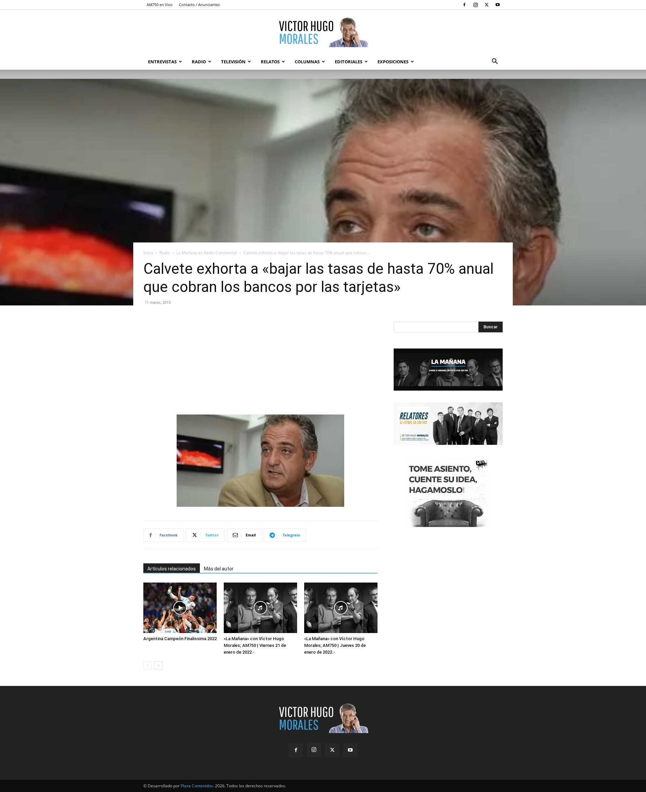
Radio (199, 62)
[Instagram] (475, 4)
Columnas (307, 62)
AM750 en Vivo (160, 4)
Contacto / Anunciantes (199, 4)
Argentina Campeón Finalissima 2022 (180, 638)
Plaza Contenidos (197, 786)
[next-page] (158, 665)
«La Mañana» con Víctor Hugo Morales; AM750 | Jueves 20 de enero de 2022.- (335, 645)
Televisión (233, 62)
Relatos (270, 62)
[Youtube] (498, 4)
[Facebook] (464, 4)
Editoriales (348, 62)
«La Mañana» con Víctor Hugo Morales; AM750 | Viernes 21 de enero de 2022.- (255, 645)
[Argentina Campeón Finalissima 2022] (180, 608)
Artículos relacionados (171, 568)
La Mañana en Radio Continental (206, 253)
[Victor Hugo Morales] (323, 32)
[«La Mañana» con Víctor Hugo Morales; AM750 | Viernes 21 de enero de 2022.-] (260, 608)
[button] (495, 62)
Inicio (148, 253)
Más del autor (219, 568)
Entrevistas (162, 62)
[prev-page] (147, 665)
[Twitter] (486, 4)
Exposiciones (393, 62)
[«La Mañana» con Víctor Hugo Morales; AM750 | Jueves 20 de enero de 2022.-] (341, 608)
